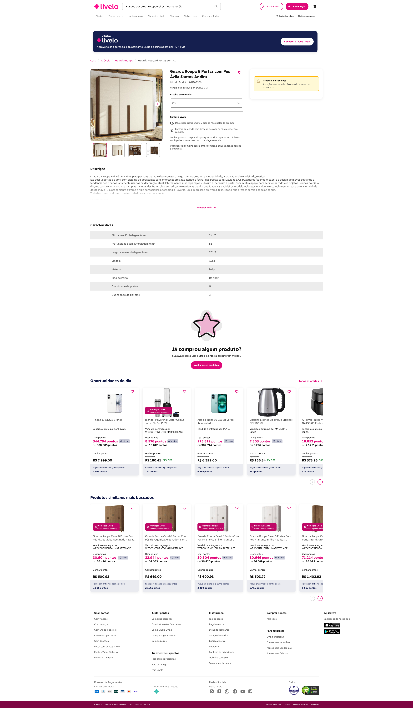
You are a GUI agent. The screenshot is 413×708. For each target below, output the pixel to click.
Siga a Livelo (215, 686)
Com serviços (101, 624)
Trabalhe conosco (218, 657)
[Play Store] (332, 632)
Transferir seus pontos (165, 653)
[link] (106, 6)
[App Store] (332, 625)
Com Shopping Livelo (105, 630)
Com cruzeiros (159, 641)
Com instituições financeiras (166, 624)
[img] (310, 690)
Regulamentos (216, 624)
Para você (272, 619)
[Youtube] (242, 691)
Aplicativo (330, 612)
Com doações (101, 641)
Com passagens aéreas (164, 635)
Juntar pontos (160, 612)
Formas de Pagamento (108, 682)
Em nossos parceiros (105, 635)
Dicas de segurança (219, 630)
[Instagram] (211, 691)
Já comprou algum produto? (206, 349)
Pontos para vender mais (279, 648)
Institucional (216, 612)
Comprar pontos (277, 612)
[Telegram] (234, 691)
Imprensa (214, 646)
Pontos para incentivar (278, 642)
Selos (292, 682)
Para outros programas (164, 659)
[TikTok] (219, 691)
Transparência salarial (220, 663)
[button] (168, 6)
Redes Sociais (217, 682)
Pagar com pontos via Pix (107, 646)
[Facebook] (250, 691)
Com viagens (101, 619)
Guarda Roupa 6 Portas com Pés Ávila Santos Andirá (157, 60)
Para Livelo (157, 670)
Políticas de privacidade (221, 652)
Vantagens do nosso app (337, 619)
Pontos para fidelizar (277, 653)
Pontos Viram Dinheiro (106, 652)
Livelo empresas (275, 636)
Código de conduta (219, 635)
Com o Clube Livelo (162, 630)
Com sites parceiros (162, 619)
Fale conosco (216, 619)
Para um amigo (159, 664)
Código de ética (217, 641)
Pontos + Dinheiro (103, 657)
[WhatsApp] (227, 691)
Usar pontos (101, 612)
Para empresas (275, 630)
